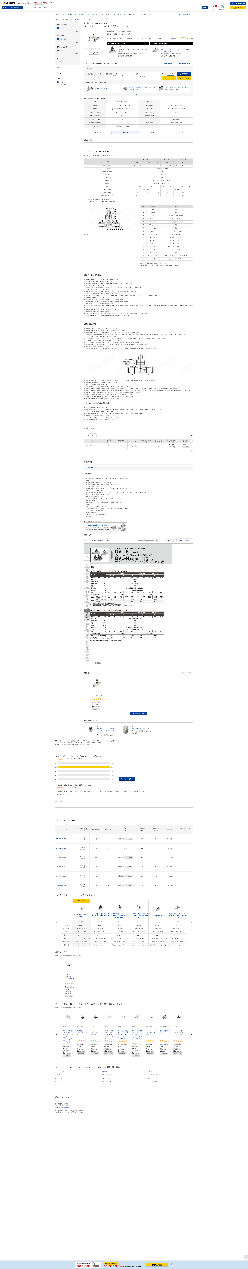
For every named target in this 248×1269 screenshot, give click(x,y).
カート (214, 9)
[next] (191, 922)
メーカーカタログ (106, 741)
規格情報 (100, 540)
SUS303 (57, 1081)
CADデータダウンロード (185, 63)
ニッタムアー (105, 1071)
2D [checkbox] (60, 70)
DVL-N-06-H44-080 (61, 848)
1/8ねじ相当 (62, 39)
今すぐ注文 (170, 78)
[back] (56, 922)
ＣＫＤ (86, 19)
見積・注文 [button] (239, 7)
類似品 (91, 68)
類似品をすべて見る (187, 673)
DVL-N (61, 61)
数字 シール (58, 1078)
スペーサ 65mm (152, 1081)
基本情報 (90, 467)
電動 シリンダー (106, 1074)
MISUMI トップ (59, 14)
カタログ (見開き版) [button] (184, 540)
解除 (77, 31)
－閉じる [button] (138, 94)
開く (169, 540)
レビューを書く (128, 779)
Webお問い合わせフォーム (62, 1107)
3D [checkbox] (60, 73)
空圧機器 (69, 14)
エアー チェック (106, 1081)
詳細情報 (153, 132)
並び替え (177, 441)
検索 (204, 8)
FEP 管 (150, 1071)
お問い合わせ (222, 9)
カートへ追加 (185, 78)
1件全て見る (58, 801)
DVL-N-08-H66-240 (61, 876)
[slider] (144, 540)
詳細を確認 (173, 38)
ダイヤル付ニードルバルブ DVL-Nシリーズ (126, 14)
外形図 (107, 540)
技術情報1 (94, 540)
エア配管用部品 (79, 14)
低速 (149, 1078)
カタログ (95, 53)
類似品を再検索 (139, 713)
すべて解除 (76, 19)
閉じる (172, 1264)
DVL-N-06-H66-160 (61, 867)
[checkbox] (67, 28)
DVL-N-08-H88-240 (61, 885)
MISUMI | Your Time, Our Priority (11, 2)
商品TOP (86, 540)
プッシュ (57, 1074)
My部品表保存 (168, 63)
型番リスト (126, 132)
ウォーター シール (153, 1074)
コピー (111, 63)
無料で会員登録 (157, 1265)
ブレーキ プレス (59, 1071)
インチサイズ (105, 1078)
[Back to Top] (246, 1257)
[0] (214, 6)
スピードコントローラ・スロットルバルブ (99, 14)
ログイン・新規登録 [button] (239, 3)
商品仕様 (99, 132)
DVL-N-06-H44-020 (61, 839)
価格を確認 (185, 74)
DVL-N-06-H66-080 (61, 857)
